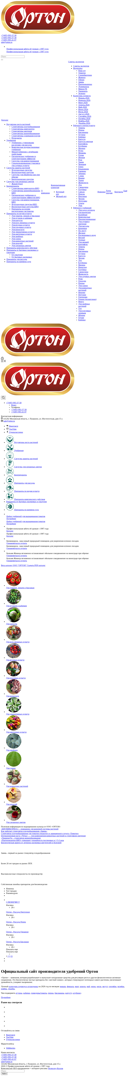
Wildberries (10, 1048)
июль (99, 986)
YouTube (13, 429)
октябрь (120, 986)
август (105, 986)
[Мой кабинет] (2, 359)
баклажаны (59, 993)
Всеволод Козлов (55, 1068)
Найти (4, 1074)
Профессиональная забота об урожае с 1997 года (27, 49)
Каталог (9, 531)
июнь (93, 986)
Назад (13, 405)
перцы (51, 993)
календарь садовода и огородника (23, 986)
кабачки (26, 993)
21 (12, 956)
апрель (83, 986)
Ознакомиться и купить (16, 543)
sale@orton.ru (6, 42)
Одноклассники (16, 432)
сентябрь (112, 986)
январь (63, 986)
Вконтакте (13, 426)
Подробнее (11, 519)
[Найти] (2, 59)
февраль (70, 986)
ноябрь (4, 989)
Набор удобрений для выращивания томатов (25, 516)
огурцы (19, 993)
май (88, 986)
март (77, 986)
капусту (68, 993)
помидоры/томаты (39, 993)
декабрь (11, 989)
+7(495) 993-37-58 (8, 35)
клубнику (77, 993)
